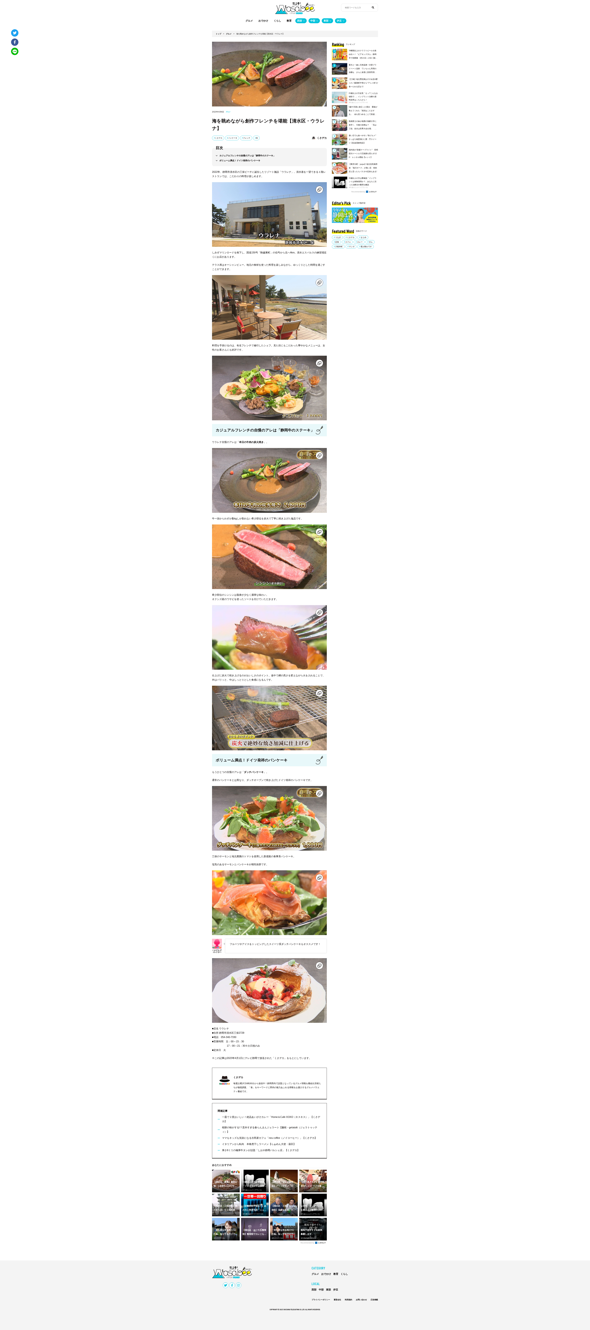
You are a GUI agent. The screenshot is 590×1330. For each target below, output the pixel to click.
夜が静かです (366, 247)
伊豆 (339, 20)
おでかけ (263, 20)
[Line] (14, 51)
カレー (360, 242)
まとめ (363, 237)
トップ (218, 34)
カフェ (348, 242)
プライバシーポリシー (321, 1300)
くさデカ (218, 138)
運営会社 (337, 1300)
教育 (289, 20)
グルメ (249, 20)
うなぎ (338, 237)
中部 (312, 20)
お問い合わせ (361, 1300)
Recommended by (308, 1243)
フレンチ (246, 138)
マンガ (351, 247)
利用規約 (348, 1300)
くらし (277, 20)
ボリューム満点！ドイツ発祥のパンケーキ (239, 160)
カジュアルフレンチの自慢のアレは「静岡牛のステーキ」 (247, 155)
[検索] (373, 7)
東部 (326, 20)
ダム (371, 242)
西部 (299, 20)
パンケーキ (232, 138)
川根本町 (339, 247)
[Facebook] (14, 42)
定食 (337, 242)
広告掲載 (374, 1300)
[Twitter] (14, 33)
